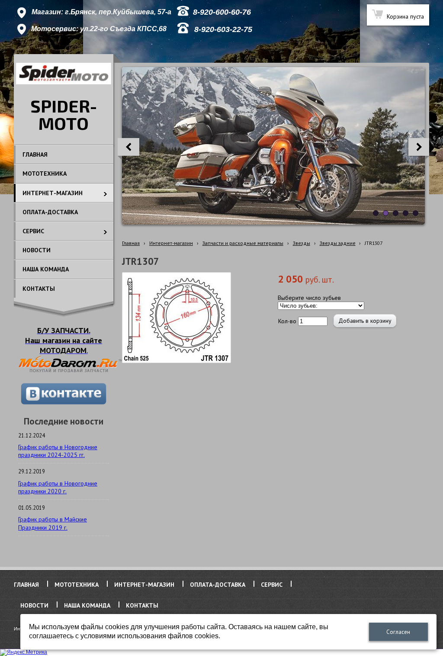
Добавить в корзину (365, 321)
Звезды (301, 243)
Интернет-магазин (171, 243)
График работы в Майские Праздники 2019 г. (52, 523)
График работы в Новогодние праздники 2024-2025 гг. (57, 451)
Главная (131, 243)
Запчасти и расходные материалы (242, 243)
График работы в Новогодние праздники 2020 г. (57, 487)
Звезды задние (338, 243)
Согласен (398, 632)
